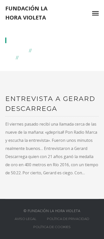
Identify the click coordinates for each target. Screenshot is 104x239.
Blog (40, 50)
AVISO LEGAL (25, 219)
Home (20, 50)
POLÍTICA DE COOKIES (52, 227)
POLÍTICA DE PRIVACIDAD (68, 219)
